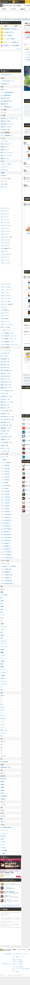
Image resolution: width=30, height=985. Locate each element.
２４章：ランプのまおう (6, 287)
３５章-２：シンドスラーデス (7, 324)
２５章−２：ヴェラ (5, 292)
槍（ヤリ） (3, 710)
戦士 (2, 597)
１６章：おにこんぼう (5, 242)
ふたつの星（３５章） (5, 451)
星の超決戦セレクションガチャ (7, 124)
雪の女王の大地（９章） (6, 376)
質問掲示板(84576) (4, 104)
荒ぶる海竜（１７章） (5, 399)
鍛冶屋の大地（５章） (5, 364)
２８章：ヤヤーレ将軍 (5, 301)
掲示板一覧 (3, 89)
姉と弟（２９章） (4, 433)
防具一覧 (2, 741)
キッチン (2, 844)
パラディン (3, 629)
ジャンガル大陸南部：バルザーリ (7, 333)
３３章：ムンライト (5, 315)
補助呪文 (2, 790)
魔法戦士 (2, 635)
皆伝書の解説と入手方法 (6, 767)
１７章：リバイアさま (5, 245)
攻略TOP (4, 9)
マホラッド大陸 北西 (5, 494)
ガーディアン (3, 669)
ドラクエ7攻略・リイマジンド (18, 956)
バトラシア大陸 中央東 (5, 468)
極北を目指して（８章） (6, 373)
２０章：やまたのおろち (6, 254)
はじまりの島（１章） (5, 353)
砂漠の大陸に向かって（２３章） (7, 416)
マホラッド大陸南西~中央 (6, 577)
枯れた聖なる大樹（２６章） (6, 425)
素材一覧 (2, 821)
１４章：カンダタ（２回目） (6, 237)
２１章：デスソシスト (5, 257)
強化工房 (2, 839)
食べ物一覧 (3, 816)
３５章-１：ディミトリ (5, 321)
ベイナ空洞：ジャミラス (6, 330)
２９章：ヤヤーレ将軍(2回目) (7, 304)
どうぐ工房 (3, 841)
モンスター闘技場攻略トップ (6, 135)
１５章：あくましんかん (6, 239)
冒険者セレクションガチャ (6, 126)
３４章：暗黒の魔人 (5, 318)
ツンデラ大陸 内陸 (4, 488)
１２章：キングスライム (6, 231)
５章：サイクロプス (5, 211)
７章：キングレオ (4, 216)
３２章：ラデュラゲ (5, 313)
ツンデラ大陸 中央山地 (5, 485)
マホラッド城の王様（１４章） (7, 390)
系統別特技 (3, 799)
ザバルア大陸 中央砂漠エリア (7, 528)
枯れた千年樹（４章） (5, 361)
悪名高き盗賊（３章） (5, 358)
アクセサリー (3, 756)
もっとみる (18, 48)
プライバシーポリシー (22, 949)
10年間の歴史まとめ (5, 83)
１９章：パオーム (4, 251)
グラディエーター (4, 646)
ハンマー (2, 721)
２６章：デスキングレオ (6, 295)
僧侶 (2, 603)
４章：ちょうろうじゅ (5, 208)
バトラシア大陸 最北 (5, 479)
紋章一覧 (2, 773)
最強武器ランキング (5, 146)
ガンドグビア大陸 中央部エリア (7, 557)
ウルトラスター (4, 672)
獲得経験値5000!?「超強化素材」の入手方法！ (12, 29)
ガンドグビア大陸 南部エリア (7, 554)
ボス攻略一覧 (3, 175)
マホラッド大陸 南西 (5, 503)
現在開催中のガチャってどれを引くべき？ (9, 118)
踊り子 (2, 612)
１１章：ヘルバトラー (5, 228)
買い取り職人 (3, 836)
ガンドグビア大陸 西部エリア (7, 551)
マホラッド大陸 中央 (5, 508)
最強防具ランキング (5, 149)
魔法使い (2, 600)
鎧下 (2, 747)
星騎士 (2, 664)
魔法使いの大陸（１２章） (6, 384)
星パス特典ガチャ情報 (5, 129)
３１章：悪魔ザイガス (5, 310)
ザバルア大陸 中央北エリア (6, 526)
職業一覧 (2, 589)
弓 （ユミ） (3, 727)
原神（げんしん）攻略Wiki (18, 964)
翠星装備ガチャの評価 (5, 121)
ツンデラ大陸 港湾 (4, 482)
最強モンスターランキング (6, 155)
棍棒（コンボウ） (4, 730)
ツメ (2, 712)
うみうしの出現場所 (7, 35)
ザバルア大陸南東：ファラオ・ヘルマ (8, 338)
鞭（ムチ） (3, 707)
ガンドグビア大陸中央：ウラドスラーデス (9, 344)
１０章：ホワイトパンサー (6, 225)
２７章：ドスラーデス (5, 298)
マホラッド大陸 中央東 (5, 497)
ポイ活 (9, 2)
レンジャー (3, 615)
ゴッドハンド (3, 658)
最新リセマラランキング (6, 144)
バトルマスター (4, 626)
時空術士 (2, 678)
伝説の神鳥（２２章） (5, 413)
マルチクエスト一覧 (5, 563)
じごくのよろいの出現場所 (8, 38)
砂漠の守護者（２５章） (6, 422)
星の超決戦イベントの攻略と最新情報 (11, 45)
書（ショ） (3, 736)
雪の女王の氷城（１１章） (6, 382)
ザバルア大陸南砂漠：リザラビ (7, 341)
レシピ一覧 (3, 804)
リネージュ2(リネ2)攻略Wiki (18, 967)
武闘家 (2, 606)
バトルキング (3, 655)
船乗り (2, 609)
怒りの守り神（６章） (5, 367)
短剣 (2, 704)
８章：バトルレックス (5, 219)
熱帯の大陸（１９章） (5, 405)
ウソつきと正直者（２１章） (6, 410)
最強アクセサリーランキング (6, 152)
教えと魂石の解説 (4, 761)
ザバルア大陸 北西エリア (6, 523)
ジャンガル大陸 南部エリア (6, 520)
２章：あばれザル (4, 184)
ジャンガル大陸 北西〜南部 (6, 580)
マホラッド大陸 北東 (5, 491)
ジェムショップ (4, 833)
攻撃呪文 (2, 787)
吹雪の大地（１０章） (5, 379)
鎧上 (2, 744)
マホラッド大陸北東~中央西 (6, 574)
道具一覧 (2, 810)
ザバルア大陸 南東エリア (6, 543)
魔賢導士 (2, 666)
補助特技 (2, 784)
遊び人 (2, 618)
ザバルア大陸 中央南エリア (6, 537)
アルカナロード (4, 684)
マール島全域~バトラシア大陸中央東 (8, 566)
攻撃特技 (2, 781)
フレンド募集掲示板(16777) (6, 106)
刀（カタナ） (3, 733)
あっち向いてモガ (4, 169)
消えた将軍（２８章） (5, 431)
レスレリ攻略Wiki (16, 971)
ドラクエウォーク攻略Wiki (18, 961)
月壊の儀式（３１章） (5, 439)
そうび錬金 (3, 853)
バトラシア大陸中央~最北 (6, 569)
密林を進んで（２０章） (6, 407)
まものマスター (4, 641)
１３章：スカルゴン (5, 234)
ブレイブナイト (4, 681)
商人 (2, 620)
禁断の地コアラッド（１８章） (7, 402)
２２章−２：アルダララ (5, 263)
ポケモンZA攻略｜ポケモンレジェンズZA (20, 953)
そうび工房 (3, 847)
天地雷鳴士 (3, 675)
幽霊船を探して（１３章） (6, 387)
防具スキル (3, 793)
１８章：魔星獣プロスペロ (6, 248)
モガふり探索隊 (4, 850)
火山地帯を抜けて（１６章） (6, 396)
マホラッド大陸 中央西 (5, 500)
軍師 (2, 689)
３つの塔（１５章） (5, 393)
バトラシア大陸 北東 (5, 477)
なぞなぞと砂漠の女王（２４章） (7, 419)
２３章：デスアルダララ (6, 284)
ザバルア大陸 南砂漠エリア (6, 549)
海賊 (2, 638)
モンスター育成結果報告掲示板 (7, 92)
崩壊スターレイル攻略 (17, 959)
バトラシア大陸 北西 (5, 474)
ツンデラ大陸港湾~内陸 (5, 572)
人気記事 (5, 26)
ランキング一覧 (4, 141)
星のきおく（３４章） (5, 448)
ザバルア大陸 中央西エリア (6, 534)
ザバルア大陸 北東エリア (6, 531)
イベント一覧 (3, 112)
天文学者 (2, 649)
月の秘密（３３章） (5, 445)
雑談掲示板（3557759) (5, 98)
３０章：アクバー (4, 307)
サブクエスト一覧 (4, 456)
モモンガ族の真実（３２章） (6, 442)
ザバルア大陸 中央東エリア (6, 540)
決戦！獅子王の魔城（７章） (6, 370)
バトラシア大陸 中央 (5, 471)
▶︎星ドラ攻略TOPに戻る (6, 74)
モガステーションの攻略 (6, 164)
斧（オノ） (3, 715)
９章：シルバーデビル (5, 222)
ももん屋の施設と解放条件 (6, 827)
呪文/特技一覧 (3, 778)
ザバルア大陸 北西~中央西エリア (7, 583)
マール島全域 (3, 459)
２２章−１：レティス (5, 260)
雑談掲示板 (22, 9)
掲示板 (16, 26)
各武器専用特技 (4, 796)
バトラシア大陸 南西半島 (6, 462)
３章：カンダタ (4, 187)
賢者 (2, 632)
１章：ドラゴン (4, 181)
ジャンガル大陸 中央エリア (6, 517)
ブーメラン (3, 724)
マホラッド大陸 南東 (5, 505)
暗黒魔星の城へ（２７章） (6, 428)
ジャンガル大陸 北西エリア (6, 511)
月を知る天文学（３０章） (6, 436)
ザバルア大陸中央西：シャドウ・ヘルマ (9, 335)
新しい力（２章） (4, 356)
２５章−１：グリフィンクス (6, 289)
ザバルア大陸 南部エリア (6, 546)
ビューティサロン (4, 830)
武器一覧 (2, 695)
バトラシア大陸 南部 (5, 465)
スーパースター (4, 643)
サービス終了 (13, 9)
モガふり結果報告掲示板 (6, 95)
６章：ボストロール (5, 214)
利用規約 (14, 949)
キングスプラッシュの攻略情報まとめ (11, 42)
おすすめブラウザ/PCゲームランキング (11, 905)
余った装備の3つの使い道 (8, 32)
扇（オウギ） (3, 718)
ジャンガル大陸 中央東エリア (7, 514)
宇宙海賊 (2, 661)
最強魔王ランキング (5, 158)
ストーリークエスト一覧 (6, 350)
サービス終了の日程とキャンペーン (8, 81)
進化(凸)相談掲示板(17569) (6, 101)
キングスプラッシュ (5, 167)
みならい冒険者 (4, 595)
